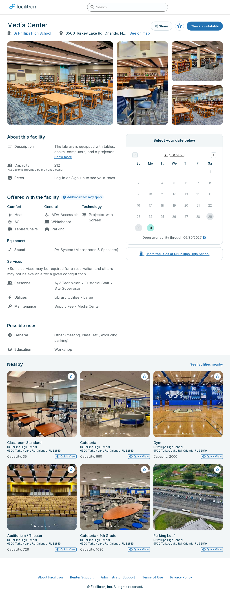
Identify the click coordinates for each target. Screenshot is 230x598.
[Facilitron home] (23, 10)
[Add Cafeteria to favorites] (144, 376)
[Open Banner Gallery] (60, 83)
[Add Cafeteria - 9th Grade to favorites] (144, 469)
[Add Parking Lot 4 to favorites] (217, 469)
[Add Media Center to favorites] (179, 26)
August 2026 (174, 155)
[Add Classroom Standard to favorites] (71, 376)
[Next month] (213, 155)
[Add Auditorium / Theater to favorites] (71, 469)
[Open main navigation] (220, 7)
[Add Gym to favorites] (217, 376)
